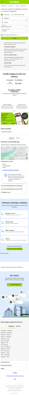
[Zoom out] (27, 150)
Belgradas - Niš (4, 342)
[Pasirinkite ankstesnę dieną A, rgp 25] (24, 26)
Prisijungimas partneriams (17, 385)
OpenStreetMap (23, 158)
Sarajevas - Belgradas (6, 336)
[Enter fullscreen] (27, 155)
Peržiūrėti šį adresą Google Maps (10, 170)
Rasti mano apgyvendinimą (10, 35)
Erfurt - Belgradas (5, 350)
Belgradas (23, 5)
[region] (14, 153)
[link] (14, 294)
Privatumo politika (10, 387)
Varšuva (18, 138)
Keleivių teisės (8, 385)
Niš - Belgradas (4, 344)
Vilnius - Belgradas (5, 354)
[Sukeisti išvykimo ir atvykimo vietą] (26, 20)
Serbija (17, 5)
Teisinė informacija (19, 387)
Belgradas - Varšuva (5, 348)
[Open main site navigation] (2, 2)
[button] (14, 18)
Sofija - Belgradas (5, 340)
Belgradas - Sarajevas (6, 334)
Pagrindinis (3, 5)
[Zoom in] (27, 148)
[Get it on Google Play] (11, 376)
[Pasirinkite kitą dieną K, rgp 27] (26, 26)
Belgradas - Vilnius (5, 352)
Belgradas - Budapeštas (6, 332)
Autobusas (10, 5)
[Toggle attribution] (27, 158)
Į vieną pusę (6, 14)
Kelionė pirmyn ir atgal (19, 14)
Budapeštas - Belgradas (6, 330)
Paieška (14, 38)
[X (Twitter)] (15, 382)
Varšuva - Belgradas (5, 346)
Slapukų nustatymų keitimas (16, 390)
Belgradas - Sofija (5, 338)
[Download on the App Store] (19, 376)
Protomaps (17, 158)
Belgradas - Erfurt (5, 356)
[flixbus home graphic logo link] (14, 2)
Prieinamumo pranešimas (15, 389)
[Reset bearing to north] (27, 152)
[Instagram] (14, 382)
